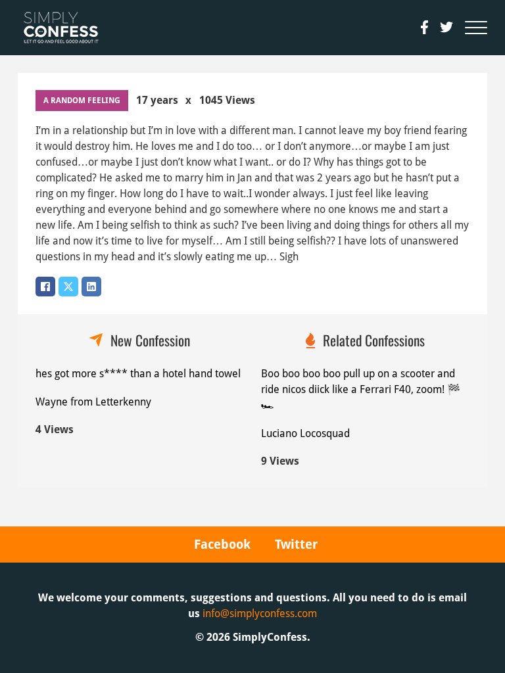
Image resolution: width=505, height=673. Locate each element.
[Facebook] (45, 286)
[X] (68, 286)
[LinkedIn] (91, 286)
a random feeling (81, 100)
